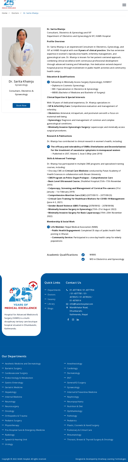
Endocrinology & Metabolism (19, 377)
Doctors (15, 13)
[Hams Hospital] (9, 2)
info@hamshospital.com (81, 304)
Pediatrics (72, 420)
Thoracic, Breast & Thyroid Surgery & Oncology (90, 439)
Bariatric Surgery (13, 368)
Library (51, 303)
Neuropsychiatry (75, 401)
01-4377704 (88, 290)
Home (4, 13)
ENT (69, 377)
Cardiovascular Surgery (16, 373)
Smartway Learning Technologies (112, 459)
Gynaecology (21, 85)
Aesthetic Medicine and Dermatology (23, 363)
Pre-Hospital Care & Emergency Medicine (25, 430)
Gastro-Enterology (14, 382)
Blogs (50, 308)
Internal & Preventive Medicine (82, 392)
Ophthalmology (74, 411)
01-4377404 (75, 290)
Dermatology (73, 373)
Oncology (9, 411)
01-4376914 (75, 300)
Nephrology (73, 396)
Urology (9, 444)
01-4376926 (85, 297)
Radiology (10, 434)
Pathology (72, 415)
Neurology (10, 401)
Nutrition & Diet (75, 406)
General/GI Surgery (76, 382)
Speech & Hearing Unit (16, 439)
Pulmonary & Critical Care (79, 430)
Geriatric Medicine (13, 387)
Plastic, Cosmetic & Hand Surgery (83, 425)
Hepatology (10, 392)
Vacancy (51, 299)
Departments (54, 290)
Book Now (21, 105)
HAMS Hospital (23, 459)
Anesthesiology (74, 363)
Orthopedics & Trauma (16, 415)
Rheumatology (74, 434)
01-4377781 (76, 293)
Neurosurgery (12, 406)
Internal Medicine (13, 396)
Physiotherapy (12, 425)
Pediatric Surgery (13, 420)
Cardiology (72, 368)
